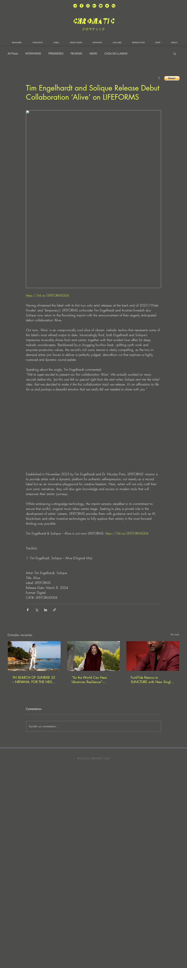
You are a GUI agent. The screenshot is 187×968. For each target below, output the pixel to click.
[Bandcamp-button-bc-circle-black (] (94, 6)
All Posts (13, 53)
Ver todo (174, 634)
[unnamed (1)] (101, 6)
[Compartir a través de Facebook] (27, 610)
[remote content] (93, 434)
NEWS (93, 53)
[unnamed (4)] (81, 6)
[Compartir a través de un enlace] (54, 610)
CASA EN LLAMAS (115, 53)
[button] (174, 53)
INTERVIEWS (33, 53)
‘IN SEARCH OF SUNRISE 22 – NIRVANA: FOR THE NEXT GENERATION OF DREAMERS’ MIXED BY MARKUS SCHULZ (33, 679)
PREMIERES (55, 53)
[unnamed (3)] (88, 6)
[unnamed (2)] (75, 6)
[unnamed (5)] (107, 6)
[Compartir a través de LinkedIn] (45, 610)
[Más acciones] (159, 78)
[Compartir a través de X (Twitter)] (36, 610)
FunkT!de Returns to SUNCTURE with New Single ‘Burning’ (151, 679)
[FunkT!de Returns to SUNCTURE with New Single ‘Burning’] (152, 656)
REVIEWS (76, 53)
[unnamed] (113, 6)
